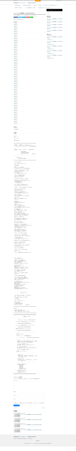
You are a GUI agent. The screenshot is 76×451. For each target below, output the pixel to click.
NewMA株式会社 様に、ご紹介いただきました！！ (45, 7)
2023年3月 (15, 98)
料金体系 (35, 5)
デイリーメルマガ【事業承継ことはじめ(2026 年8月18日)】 (54, 31)
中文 (61, 0)
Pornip (49, 39)
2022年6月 (15, 114)
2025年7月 (15, 47)
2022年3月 (15, 119)
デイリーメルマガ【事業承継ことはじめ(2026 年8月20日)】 (54, 25)
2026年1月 (15, 36)
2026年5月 (15, 29)
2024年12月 (16, 60)
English (59, 0)
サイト (15, 399)
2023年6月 (15, 92)
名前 (15, 391)
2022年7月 (15, 112)
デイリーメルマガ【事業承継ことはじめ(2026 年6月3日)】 (54, 37)
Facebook (16, 17)
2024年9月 (15, 65)
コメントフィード (17, 138)
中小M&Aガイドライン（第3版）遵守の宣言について (50, 5)
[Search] (61, 13)
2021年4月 (15, 123)
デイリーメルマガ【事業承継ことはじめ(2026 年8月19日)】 (54, 28)
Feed (38, 440)
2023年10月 (16, 85)
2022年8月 (15, 110)
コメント (15, 380)
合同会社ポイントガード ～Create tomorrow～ (25, 2)
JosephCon (50, 44)
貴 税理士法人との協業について (19, 7)
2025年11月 (16, 40)
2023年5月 (15, 94)
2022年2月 (15, 121)
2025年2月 (15, 56)
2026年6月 (15, 27)
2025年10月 (16, 42)
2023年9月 (15, 87)
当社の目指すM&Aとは (18, 5)
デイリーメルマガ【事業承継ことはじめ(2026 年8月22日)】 (54, 19)
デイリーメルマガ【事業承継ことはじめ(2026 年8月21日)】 (54, 22)
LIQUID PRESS (49, 443)
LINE (32, 17)
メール (15, 395)
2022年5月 (15, 116)
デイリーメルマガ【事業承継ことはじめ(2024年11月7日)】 (54, 42)
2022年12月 (16, 103)
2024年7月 (15, 69)
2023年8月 (15, 89)
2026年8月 (15, 24)
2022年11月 (16, 105)
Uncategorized (21, 19)
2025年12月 (16, 38)
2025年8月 (15, 45)
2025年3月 (15, 54)
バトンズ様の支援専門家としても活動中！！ (30, 7)
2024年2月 (15, 78)
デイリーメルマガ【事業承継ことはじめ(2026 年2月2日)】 (54, 47)
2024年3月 (15, 76)
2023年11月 (16, 83)
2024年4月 (15, 74)
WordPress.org (16, 140)
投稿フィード (16, 136)
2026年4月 (15, 31)
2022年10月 (16, 107)
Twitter (20, 17)
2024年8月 (15, 67)
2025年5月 (15, 51)
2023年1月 (15, 101)
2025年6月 (15, 49)
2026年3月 (15, 33)
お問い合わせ (40, 5)
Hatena (24, 17)
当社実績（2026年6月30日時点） (27, 5)
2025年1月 (15, 58)
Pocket (28, 17)
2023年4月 (15, 96)
